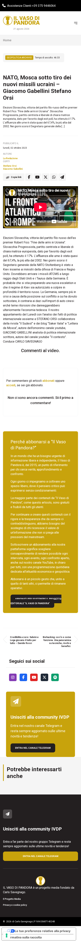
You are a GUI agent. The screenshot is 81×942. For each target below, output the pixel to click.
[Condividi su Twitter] (45, 177)
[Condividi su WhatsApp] (54, 177)
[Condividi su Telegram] (62, 177)
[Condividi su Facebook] (29, 177)
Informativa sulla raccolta (23, 937)
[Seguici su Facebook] (23, 677)
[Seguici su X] (44, 677)
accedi (10, 385)
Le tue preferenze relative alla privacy (42, 931)
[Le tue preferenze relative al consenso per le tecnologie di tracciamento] (6, 935)
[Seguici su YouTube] (34, 677)
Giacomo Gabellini (13, 169)
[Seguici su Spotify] (55, 677)
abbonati (48, 381)
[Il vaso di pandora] (21, 20)
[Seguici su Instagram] (13, 677)
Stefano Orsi (10, 166)
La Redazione (10, 158)
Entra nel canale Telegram (33, 748)
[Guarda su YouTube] (37, 177)
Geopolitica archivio (19, 57)
